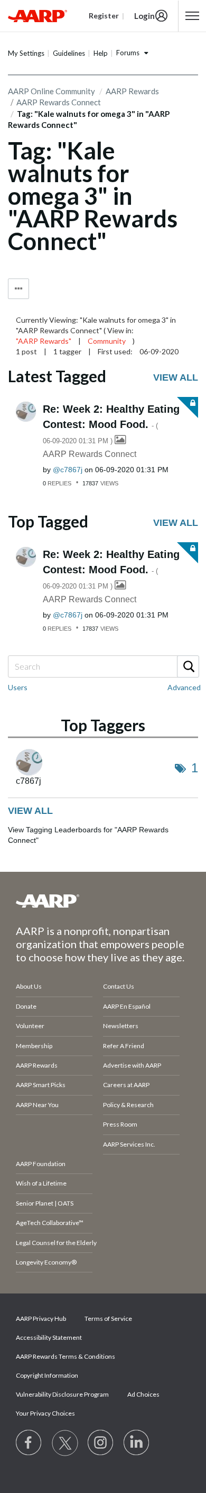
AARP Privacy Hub (41, 1318)
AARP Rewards (132, 91)
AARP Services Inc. (129, 1144)
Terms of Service (108, 1318)
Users (17, 687)
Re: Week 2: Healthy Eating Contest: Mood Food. (111, 424)
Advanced (184, 687)
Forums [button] (127, 52)
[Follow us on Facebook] (29, 1443)
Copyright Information (47, 1375)
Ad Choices (143, 1394)
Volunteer (30, 1026)
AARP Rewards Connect (89, 454)
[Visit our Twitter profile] (65, 1443)
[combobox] (103, 666)
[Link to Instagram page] (101, 1443)
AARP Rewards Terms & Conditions (65, 1356)
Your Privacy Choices (45, 1413)
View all (175, 377)
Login (144, 16)
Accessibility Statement (49, 1337)
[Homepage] (37, 16)
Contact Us (118, 986)
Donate (26, 1006)
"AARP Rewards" (43, 340)
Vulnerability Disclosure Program (62, 1394)
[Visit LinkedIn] (137, 1443)
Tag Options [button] (18, 288)
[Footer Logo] (103, 901)
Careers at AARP (126, 1085)
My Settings (26, 53)
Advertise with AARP (132, 1065)
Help (100, 53)
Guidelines (69, 53)
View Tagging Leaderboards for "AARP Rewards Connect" (88, 834)
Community (107, 340)
